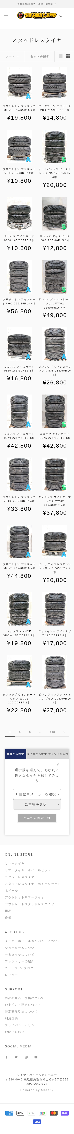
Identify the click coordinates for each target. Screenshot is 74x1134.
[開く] (6, 15)
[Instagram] (26, 1056)
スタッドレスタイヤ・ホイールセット (33, 883)
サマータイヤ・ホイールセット (28, 870)
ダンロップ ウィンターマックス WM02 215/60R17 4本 (54, 501)
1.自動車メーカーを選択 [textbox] (36, 794)
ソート (11, 56)
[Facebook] (6, 1056)
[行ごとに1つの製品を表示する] (60, 56)
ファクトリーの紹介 (20, 961)
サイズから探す (37, 754)
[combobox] (37, 794)
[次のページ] (64, 732)
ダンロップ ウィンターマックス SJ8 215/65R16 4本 (54, 370)
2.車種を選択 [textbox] (36, 804)
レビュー (11, 974)
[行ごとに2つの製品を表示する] (68, 56)
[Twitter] (16, 1056)
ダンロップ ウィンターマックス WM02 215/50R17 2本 (19, 698)
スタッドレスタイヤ (20, 877)
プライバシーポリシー (21, 1025)
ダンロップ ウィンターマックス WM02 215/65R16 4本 (54, 303)
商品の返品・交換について (24, 998)
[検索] (61, 15)
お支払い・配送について (23, 1004)
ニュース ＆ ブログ (19, 968)
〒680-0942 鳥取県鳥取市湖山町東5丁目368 (37, 1079)
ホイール (11, 890)
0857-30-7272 (37, 1084)
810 (52, 732)
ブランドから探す (58, 756)
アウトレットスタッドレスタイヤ (29, 904)
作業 (8, 917)
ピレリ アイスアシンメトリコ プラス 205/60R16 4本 (54, 698)
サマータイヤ (15, 863)
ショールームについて (21, 947)
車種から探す (15, 754)
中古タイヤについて (20, 954)
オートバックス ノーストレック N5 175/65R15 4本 (54, 173)
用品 (8, 910)
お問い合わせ (15, 1031)
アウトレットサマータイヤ (24, 897)
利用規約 (11, 1018)
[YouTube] (36, 1056)
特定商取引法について (21, 1011)
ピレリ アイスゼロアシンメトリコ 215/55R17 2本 (54, 568)
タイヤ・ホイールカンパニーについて (33, 941)
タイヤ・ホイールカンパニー (37, 1074)
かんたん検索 (35, 818)
